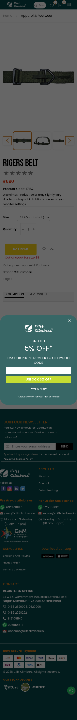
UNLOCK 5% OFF (38, 379)
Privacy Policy (38, 388)
